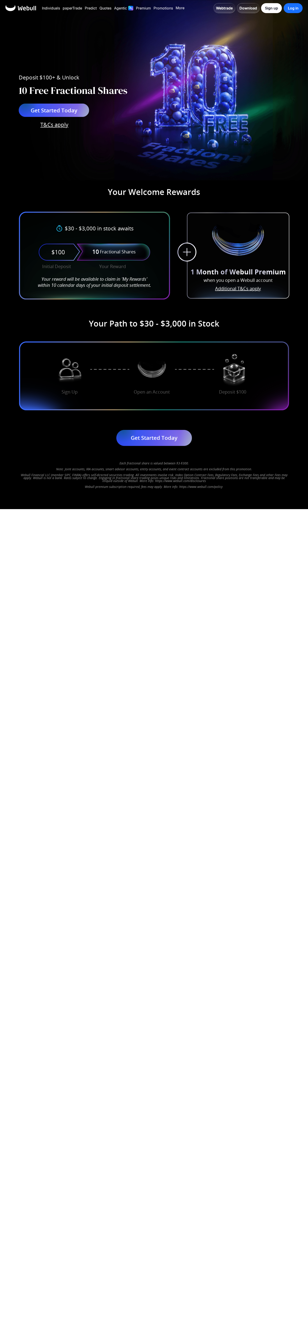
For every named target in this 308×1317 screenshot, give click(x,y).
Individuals (51, 8)
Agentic (120, 8)
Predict (91, 8)
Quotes (105, 8)
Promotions (163, 8)
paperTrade (72, 8)
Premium (143, 8)
